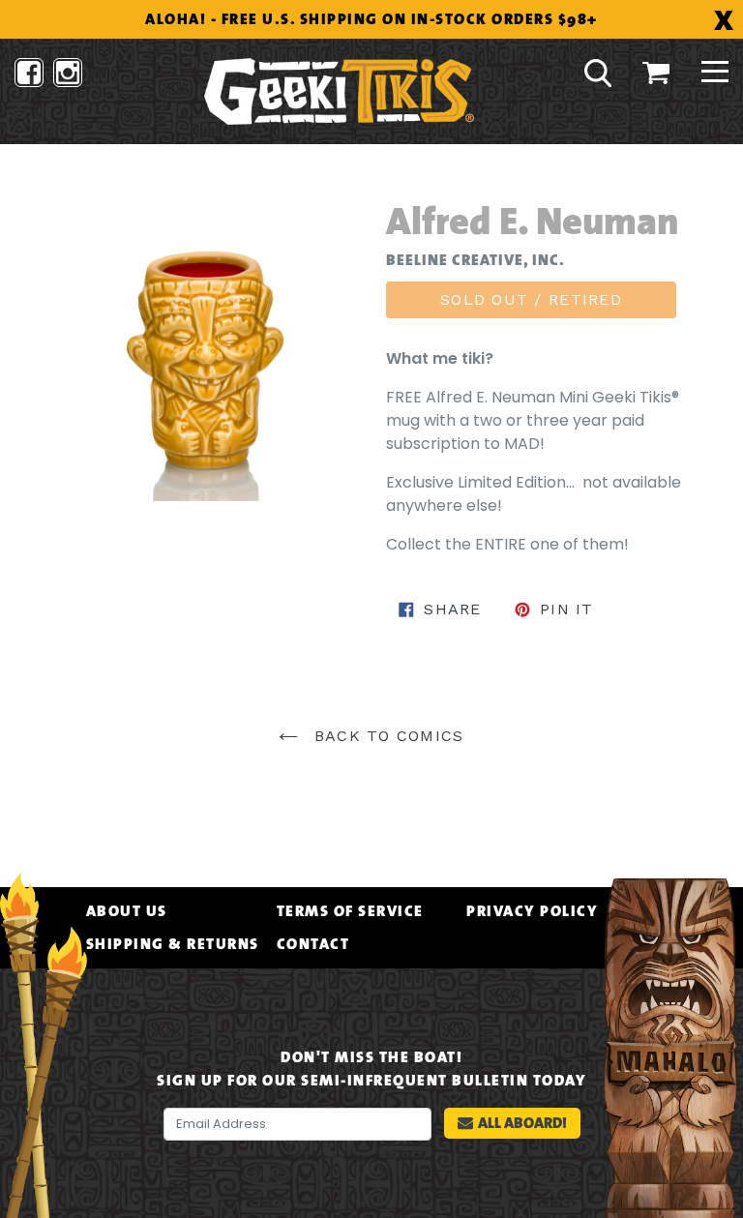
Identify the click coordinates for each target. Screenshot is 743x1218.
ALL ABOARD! (522, 1123)
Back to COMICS (385, 736)
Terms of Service (350, 911)
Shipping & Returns (172, 944)
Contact (313, 944)
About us (126, 911)
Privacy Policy (532, 911)
